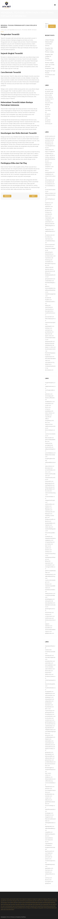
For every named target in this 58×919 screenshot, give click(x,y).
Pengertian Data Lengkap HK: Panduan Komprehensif (49, 57)
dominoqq (47, 100)
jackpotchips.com (49, 760)
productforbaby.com (50, 470)
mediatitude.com (49, 174)
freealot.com (48, 739)
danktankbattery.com (50, 523)
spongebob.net (49, 445)
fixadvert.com (48, 162)
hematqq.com (35, 907)
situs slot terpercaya (22, 900)
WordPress (23, 916)
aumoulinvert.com (49, 316)
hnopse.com (48, 614)
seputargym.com (49, 697)
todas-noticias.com (49, 413)
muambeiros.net (49, 257)
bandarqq (47, 104)
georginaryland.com (50, 278)
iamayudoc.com (49, 735)
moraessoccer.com (50, 235)
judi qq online (48, 95)
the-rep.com (48, 204)
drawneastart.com (49, 754)
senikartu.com (48, 414)
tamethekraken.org (49, 794)
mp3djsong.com (49, 143)
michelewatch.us (49, 153)
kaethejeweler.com (49, 826)
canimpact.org (48, 330)
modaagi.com (48, 219)
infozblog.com (48, 259)
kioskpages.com (49, 813)
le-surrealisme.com (50, 183)
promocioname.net (49, 244)
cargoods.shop (49, 424)
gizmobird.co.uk (49, 142)
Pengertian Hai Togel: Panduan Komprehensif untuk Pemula (50, 73)
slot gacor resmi (6, 902)
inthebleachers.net (49, 345)
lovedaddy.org (48, 536)
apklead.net (48, 883)
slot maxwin (7, 900)
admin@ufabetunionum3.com (14, 29)
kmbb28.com (48, 872)
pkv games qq (53, 899)
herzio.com (48, 407)
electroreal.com (49, 670)
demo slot (47, 108)
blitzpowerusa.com (50, 487)
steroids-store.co (49, 269)
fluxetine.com (48, 299)
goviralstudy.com (49, 332)
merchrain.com (48, 870)
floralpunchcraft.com (50, 519)
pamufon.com (48, 788)
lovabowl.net (48, 649)
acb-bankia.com (49, 544)
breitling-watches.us (50, 157)
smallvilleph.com (49, 221)
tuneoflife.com (48, 627)
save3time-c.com (49, 166)
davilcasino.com (49, 704)
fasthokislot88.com (49, 756)
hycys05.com (48, 490)
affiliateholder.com (49, 633)
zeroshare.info (48, 214)
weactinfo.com (48, 509)
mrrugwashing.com (50, 542)
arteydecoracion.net (50, 271)
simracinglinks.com (50, 180)
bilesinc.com (48, 216)
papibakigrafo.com (49, 326)
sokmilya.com (48, 877)
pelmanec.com (48, 394)
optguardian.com (49, 701)
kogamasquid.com (49, 356)
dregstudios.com (49, 229)
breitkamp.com (48, 777)
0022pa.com (48, 212)
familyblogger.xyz (49, 767)
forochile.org (48, 237)
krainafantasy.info (49, 411)
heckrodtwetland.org (50, 288)
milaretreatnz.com (49, 218)
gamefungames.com (50, 722)
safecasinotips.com (49, 758)
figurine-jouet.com (49, 851)
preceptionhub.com (50, 661)
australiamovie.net (49, 140)
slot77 (13, 909)
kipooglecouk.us (49, 311)
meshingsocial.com (50, 511)
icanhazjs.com (48, 328)
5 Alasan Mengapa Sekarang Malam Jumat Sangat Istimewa (49, 42)
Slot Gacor (34, 29)
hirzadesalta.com (49, 691)
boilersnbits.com (49, 481)
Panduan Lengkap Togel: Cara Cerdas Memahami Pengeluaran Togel (49, 65)
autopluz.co (48, 164)
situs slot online (7, 909)
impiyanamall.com (49, 699)
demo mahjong (49, 97)
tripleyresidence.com (50, 779)
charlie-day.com (49, 527)
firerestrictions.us (49, 254)
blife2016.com (48, 799)
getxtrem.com (48, 508)
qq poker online (43, 907)
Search (46, 23)
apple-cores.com (49, 335)
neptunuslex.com (49, 149)
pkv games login (49, 91)
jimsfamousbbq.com (50, 136)
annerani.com (48, 208)
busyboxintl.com (49, 447)
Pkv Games (24, 29)
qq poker (41, 902)
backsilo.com (48, 549)
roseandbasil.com (49, 280)
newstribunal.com (49, 655)
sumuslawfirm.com (49, 565)
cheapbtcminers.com (50, 729)
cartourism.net (48, 333)
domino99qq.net (49, 395)
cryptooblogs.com (49, 710)
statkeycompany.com (50, 193)
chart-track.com (49, 238)
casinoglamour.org (49, 362)
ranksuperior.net (49, 601)
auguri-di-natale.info (50, 151)
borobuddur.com (49, 718)
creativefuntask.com (50, 725)
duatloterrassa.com (49, 786)
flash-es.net (48, 546)
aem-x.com (48, 708)
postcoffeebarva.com (50, 453)
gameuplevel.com (49, 712)
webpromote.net (49, 267)
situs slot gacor (13, 900)
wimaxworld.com (49, 246)
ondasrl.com (48, 798)
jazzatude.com (48, 210)
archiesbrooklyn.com (50, 256)
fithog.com (47, 273)
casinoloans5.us (49, 307)
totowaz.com (48, 584)
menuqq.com (4, 899)
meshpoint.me (48, 443)
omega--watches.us (50, 155)
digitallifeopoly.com (50, 693)
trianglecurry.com (49, 815)
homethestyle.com (49, 714)
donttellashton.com (50, 401)
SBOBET (29, 29)
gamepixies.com (49, 752)
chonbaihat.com (49, 261)
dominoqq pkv (48, 123)
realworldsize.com (49, 466)
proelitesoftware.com (50, 761)
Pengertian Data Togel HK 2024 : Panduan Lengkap (49, 50)
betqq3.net (47, 305)
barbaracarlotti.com (50, 341)
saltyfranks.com (49, 206)
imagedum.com (49, 817)
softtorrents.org (49, 780)
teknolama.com (49, 468)
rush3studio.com (49, 403)
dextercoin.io (48, 364)
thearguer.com (48, 513)
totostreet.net (48, 703)
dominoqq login (29, 904)
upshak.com (48, 547)
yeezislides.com (49, 663)
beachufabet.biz (49, 838)
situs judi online (49, 102)
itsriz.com (47, 422)
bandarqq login (34, 902)
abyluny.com (48, 879)
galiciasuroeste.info (49, 223)
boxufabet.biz (48, 845)
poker (46, 118)
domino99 (22, 899)
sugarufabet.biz (49, 843)
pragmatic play (30, 900)
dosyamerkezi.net (49, 181)
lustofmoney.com (49, 618)
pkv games (47, 114)
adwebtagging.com (50, 599)
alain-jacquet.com (49, 437)
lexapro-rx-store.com (50, 347)
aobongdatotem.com (50, 665)
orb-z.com (47, 472)
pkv (46, 112)
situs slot (37, 900)
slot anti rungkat (43, 900)
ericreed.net (48, 297)
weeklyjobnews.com (50, 593)
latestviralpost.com (49, 483)
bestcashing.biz (49, 252)
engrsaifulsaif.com (49, 727)
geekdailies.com (49, 868)
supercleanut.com (49, 742)
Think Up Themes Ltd (11, 916)
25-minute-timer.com (50, 723)
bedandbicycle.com (50, 744)
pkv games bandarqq (25, 902)
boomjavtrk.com (49, 881)
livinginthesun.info (49, 420)
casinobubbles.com (50, 695)
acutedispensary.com (50, 574)
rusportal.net (48, 416)
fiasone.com (48, 521)
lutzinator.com (48, 796)
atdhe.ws (47, 286)
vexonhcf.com (48, 168)
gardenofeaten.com (50, 489)
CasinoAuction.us (49, 309)
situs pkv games (49, 89)
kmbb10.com (48, 506)
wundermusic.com (49, 720)
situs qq (47, 106)
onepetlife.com (48, 832)
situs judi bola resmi (20, 907)
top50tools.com (49, 202)
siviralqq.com (48, 551)
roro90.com (48, 405)
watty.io (47, 418)
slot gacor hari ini (49, 99)
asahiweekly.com (49, 741)
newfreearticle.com (49, 485)
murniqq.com (28, 907)
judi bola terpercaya (46, 906)
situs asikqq (48, 110)
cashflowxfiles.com (49, 504)
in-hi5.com (47, 409)
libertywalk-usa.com (50, 138)
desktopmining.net (49, 343)
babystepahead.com (50, 603)
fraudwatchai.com (49, 706)
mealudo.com (48, 525)
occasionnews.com (50, 616)
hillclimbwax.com (49, 612)
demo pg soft (38, 906)
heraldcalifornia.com (50, 746)
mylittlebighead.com (50, 737)
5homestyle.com (49, 370)
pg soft (47, 899)
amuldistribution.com (50, 716)
